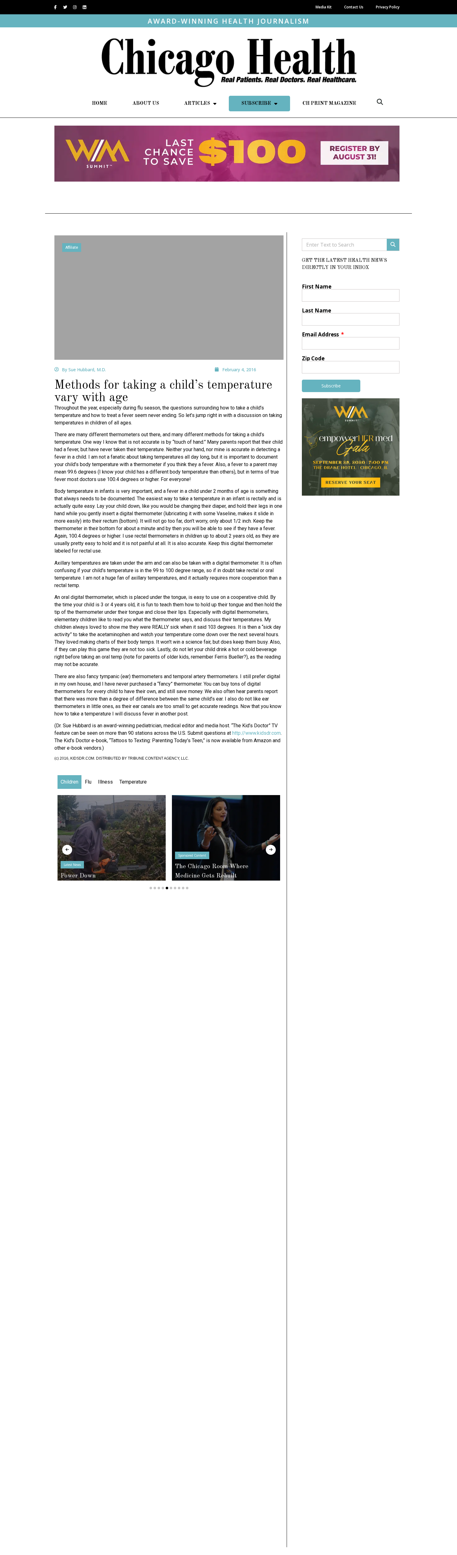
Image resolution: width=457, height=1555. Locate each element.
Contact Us (353, 7)
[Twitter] (65, 7)
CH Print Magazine (329, 103)
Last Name (316, 310)
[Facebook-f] (55, 7)
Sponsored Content (192, 855)
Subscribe (256, 103)
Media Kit (324, 7)
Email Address (321, 334)
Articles (197, 103)
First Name (316, 286)
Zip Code (313, 358)
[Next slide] (271, 850)
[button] (380, 102)
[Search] (393, 245)
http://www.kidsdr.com (256, 733)
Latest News (72, 865)
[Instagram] (75, 7)
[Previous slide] (67, 850)
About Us (145, 103)
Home (99, 103)
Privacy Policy (387, 7)
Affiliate (71, 247)
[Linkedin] (84, 7)
